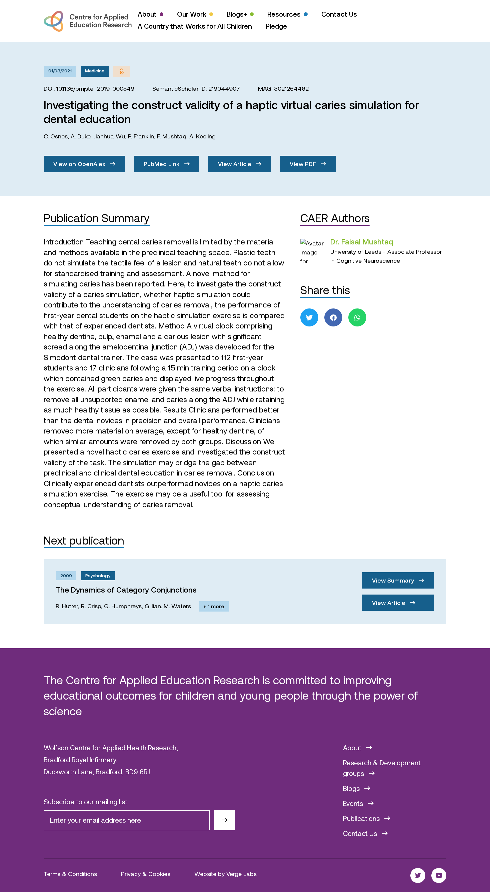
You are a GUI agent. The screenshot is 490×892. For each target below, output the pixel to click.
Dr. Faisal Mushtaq (361, 241)
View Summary (394, 580)
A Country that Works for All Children (195, 26)
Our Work (191, 14)
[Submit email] (224, 820)
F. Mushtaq (171, 136)
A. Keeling (202, 136)
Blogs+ (237, 14)
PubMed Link (162, 163)
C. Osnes (56, 136)
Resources (284, 14)
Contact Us (339, 14)
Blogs (352, 788)
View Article (235, 163)
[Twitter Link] (417, 875)
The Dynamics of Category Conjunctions (126, 589)
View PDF (304, 163)
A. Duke (80, 136)
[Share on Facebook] (333, 317)
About (147, 14)
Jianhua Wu (109, 136)
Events (354, 803)
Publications (362, 818)
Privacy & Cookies (145, 873)
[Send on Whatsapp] (357, 317)
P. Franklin (141, 136)
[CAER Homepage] (88, 21)
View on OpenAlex (80, 163)
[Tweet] (309, 317)
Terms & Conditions (70, 873)
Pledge (276, 26)
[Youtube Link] (438, 875)
